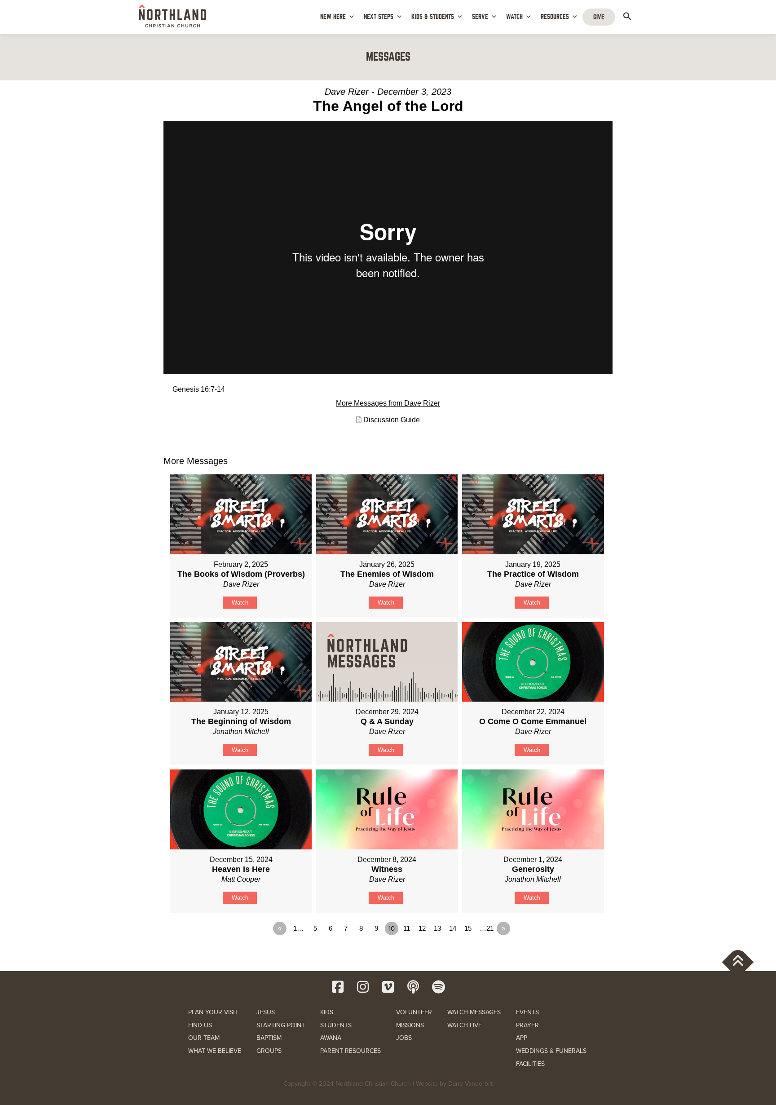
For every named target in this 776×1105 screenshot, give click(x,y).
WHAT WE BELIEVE (214, 1051)
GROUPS (269, 1051)
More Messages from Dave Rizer (388, 403)
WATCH (514, 16)
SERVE (480, 16)
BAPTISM (269, 1038)
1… (298, 928)
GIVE (598, 17)
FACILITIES (530, 1064)
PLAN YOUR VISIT (213, 1012)
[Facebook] (337, 987)
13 (437, 928)
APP (521, 1038)
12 (422, 928)
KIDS (326, 1012)
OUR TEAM (204, 1038)
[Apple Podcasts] (413, 987)
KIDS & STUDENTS (432, 16)
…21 (487, 928)
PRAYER (527, 1025)
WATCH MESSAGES (474, 1012)
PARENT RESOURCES (350, 1051)
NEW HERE (333, 16)
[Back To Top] (738, 962)
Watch (240, 602)
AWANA (330, 1038)
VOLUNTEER (414, 1012)
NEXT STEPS (378, 16)
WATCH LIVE (464, 1025)
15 (468, 928)
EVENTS (527, 1012)
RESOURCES (555, 16)
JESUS (265, 1012)
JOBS (404, 1038)
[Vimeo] (388, 987)
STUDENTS (336, 1025)
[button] (627, 16)
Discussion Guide (391, 420)
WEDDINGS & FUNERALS (551, 1051)
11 (406, 928)
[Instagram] (363, 987)
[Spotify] (438, 987)
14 (452, 928)
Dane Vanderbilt (470, 1083)
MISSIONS (410, 1025)
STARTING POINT (280, 1025)
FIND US (200, 1025)
